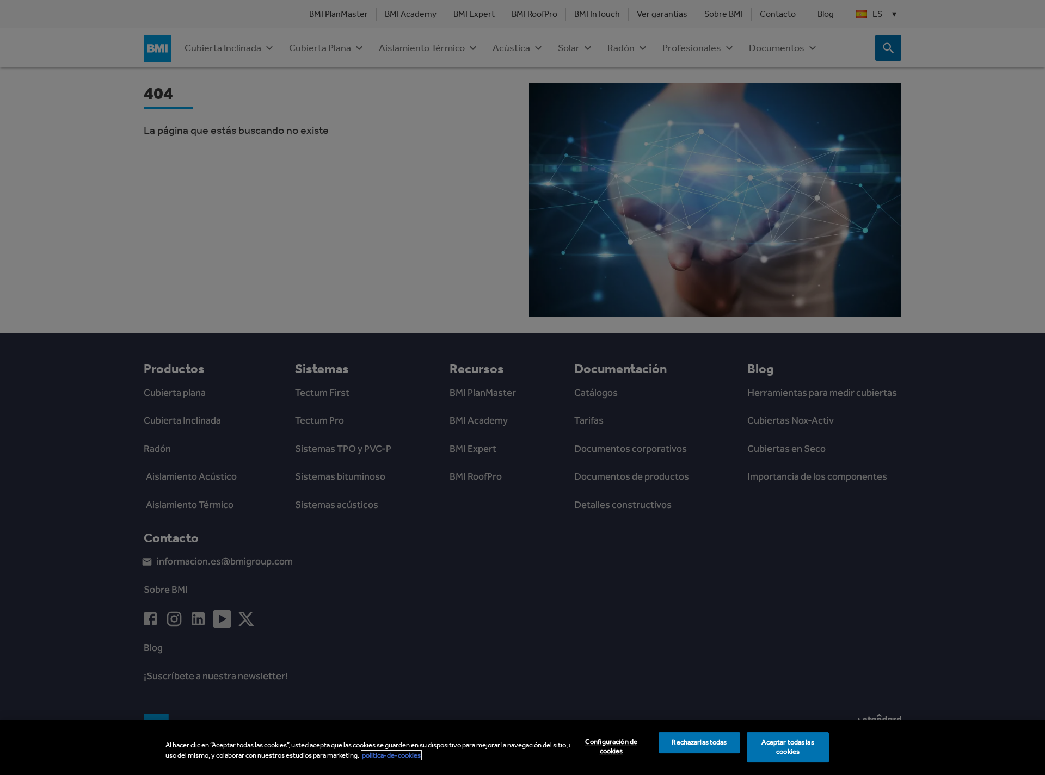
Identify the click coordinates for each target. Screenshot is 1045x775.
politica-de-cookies (391, 755)
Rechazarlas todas (699, 743)
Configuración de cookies (611, 746)
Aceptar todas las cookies (787, 747)
